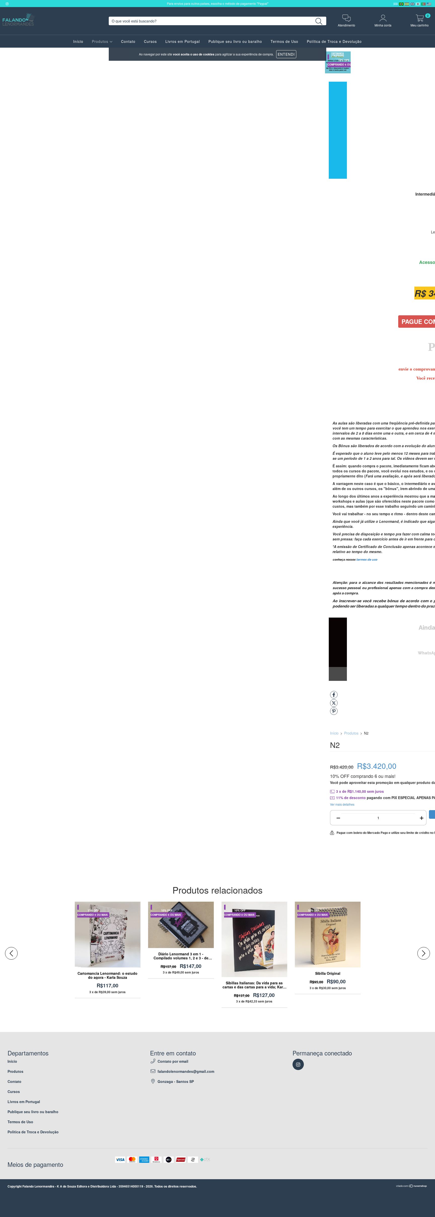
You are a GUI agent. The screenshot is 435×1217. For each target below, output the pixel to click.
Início (78, 41)
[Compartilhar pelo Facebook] (334, 696)
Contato (128, 41)
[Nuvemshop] (411, 1186)
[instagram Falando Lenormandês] (7, 3)
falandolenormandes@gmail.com (186, 1071)
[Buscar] (319, 21)
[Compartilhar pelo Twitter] (334, 704)
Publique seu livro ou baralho (235, 41)
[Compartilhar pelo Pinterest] (334, 712)
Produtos (101, 41)
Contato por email (173, 1061)
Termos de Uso (284, 41)
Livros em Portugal (182, 41)
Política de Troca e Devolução (334, 41)
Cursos (150, 41)
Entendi (286, 54)
